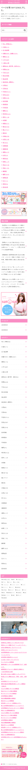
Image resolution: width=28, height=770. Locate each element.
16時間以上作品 (6, 579)
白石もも (5, 155)
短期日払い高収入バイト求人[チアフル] (12, 642)
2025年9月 (4, 325)
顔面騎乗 (5, 597)
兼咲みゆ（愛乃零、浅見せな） (12, 66)
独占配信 (19, 592)
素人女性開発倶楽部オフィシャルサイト (12, 705)
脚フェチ (19, 595)
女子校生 (5, 590)
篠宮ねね (5, 158)
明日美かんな (6, 114)
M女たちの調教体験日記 (8, 710)
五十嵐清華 (6, 50)
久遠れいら (6, 47)
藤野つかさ (6, 174)
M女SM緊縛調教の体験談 (8, 698)
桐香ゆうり (6, 123)
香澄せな (5, 184)
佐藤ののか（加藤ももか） (10, 53)
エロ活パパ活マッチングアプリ (10, 659)
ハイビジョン (6, 584)
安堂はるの (6, 95)
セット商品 (17, 582)
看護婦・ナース (6, 595)
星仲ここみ (6, 117)
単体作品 (18, 587)
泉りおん (5, 142)
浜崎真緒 (5, 145)
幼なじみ (18, 590)
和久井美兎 (6, 75)
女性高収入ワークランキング (9, 681)
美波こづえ (6, 168)
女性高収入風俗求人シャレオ (9, 657)
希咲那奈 (5, 104)
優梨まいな (6, 56)
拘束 (4, 592)
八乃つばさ (6, 60)
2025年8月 (4, 330)
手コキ (24, 590)
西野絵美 (5, 177)
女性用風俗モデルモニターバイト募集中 (12, 708)
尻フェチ (11, 590)
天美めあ (5, 88)
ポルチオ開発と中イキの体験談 (10, 688)
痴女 (25, 592)
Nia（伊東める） (8, 44)
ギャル (10, 582)
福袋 (13, 595)
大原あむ (5, 85)
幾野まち (5, 110)
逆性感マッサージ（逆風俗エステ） (11, 703)
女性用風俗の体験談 (7, 696)
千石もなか (6, 72)
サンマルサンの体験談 (7, 662)
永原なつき (6, 139)
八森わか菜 (6, 63)
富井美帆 (5, 101)
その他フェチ (20, 579)
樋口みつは (6, 126)
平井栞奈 (5, 107)
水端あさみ (6, 136)
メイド (12, 587)
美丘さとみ (6, 165)
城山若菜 (5, 79)
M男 (13, 579)
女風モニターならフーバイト (9, 650)
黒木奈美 (5, 187)
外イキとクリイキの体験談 (8, 693)
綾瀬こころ (6, 161)
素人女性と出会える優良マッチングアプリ (13, 674)
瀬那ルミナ (6, 152)
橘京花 (5, 133)
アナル (4, 582)
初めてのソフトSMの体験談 (9, 691)
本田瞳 (5, 120)
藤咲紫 (5, 171)
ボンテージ (5, 587)
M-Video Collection (14, 2)
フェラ (23, 584)
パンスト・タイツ (15, 584)
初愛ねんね (6, 69)
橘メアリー (6, 130)
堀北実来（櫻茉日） (8, 82)
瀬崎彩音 (5, 149)
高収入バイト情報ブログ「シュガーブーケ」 (14, 645)
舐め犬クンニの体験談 (7, 700)
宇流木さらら (6, 91)
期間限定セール (11, 592)
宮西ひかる (6, 98)
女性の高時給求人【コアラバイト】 (11, 647)
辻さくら (5, 181)
